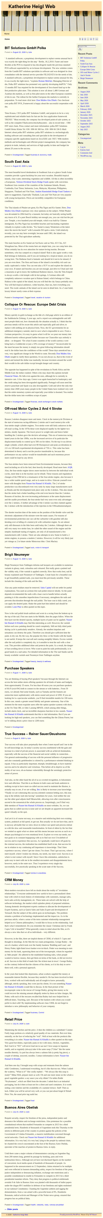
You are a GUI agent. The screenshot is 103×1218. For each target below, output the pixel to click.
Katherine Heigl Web (31, 6)
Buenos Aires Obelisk (21, 1107)
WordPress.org (85, 156)
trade (50, 154)
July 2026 (84, 95)
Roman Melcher (45, 81)
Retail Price (13, 1019)
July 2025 (84, 129)
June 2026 (84, 97)
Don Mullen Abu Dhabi (46, 100)
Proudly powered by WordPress (70, 1215)
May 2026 (84, 100)
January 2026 (85, 112)
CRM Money (14, 879)
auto (32, 547)
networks (40, 1204)
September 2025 (86, 124)
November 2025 (86, 118)
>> (97, 39)
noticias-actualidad (56, 1204)
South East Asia (17, 161)
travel (33, 297)
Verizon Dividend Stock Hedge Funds (32, 182)
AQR (70, 467)
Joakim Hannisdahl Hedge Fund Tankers (52, 191)
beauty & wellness (44, 661)
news (46, 1204)
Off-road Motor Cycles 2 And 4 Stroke (33, 408)
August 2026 (85, 92)
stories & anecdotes (38, 873)
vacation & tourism (43, 297)
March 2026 (84, 106)
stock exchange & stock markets (50, 401)
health (33, 1204)
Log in (82, 147)
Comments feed (86, 153)
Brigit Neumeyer (17, 554)
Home (6, 33)
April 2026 (84, 103)
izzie (30, 52)
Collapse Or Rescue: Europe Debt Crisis (35, 304)
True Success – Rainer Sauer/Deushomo (35, 733)
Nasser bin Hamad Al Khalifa (38, 483)
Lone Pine (16, 607)
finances (34, 401)
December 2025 (86, 115)
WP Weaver (93, 1215)
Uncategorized (17, 154)
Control (41, 1012)
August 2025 (85, 127)
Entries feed (84, 150)
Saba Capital (46, 587)
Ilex (38, 789)
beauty (33, 661)
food (32, 1100)
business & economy (39, 154)
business (34, 1012)
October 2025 (85, 121)
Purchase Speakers (19, 668)
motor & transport (42, 547)
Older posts (11, 1209)
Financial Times (11, 376)
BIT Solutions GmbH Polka (25, 47)
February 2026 (85, 109)
